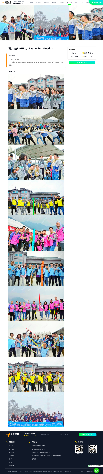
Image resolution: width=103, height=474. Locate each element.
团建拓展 (31, 2)
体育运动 (38, 2)
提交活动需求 (82, 62)
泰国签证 (67, 471)
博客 (76, 2)
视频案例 (62, 2)
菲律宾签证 (56, 471)
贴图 (82, 2)
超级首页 (11, 445)
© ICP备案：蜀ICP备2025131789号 (89, 471)
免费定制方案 (87, 435)
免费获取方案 (97, 2)
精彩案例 (11, 452)
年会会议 (54, 2)
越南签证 (71, 471)
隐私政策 (34, 459)
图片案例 (69, 2)
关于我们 (88, 2)
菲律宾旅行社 (51, 471)
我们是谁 (11, 465)
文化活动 (46, 2)
